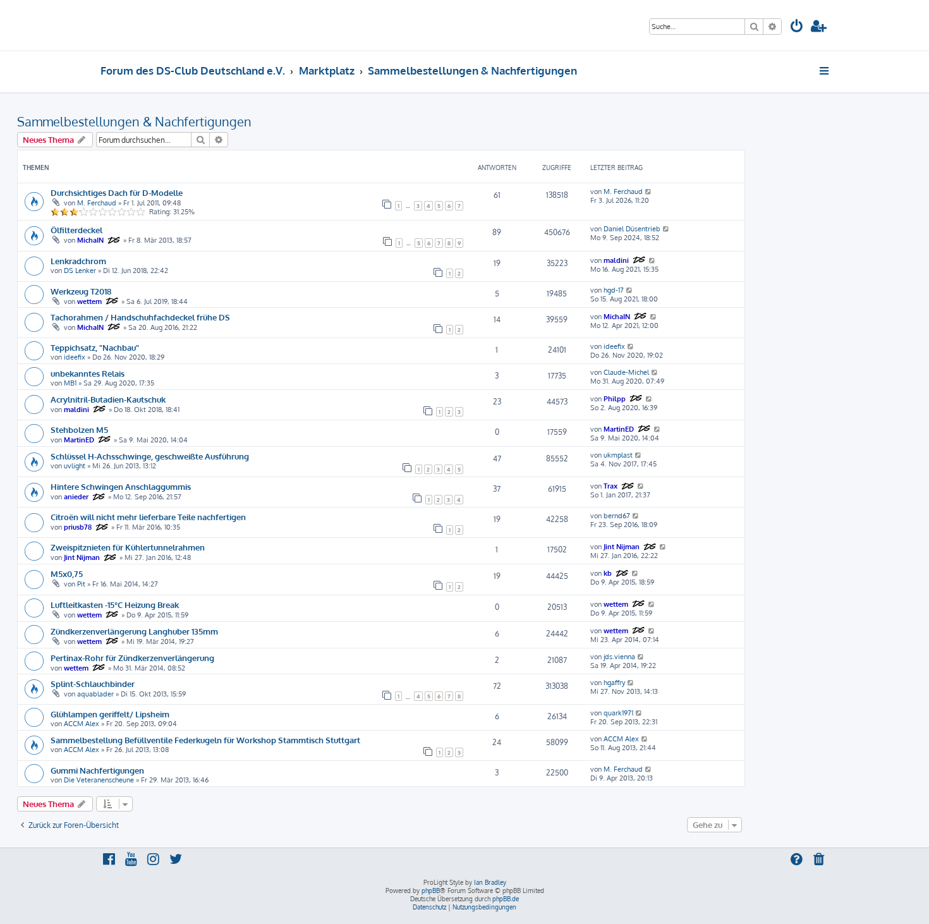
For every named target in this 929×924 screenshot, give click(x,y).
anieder (76, 496)
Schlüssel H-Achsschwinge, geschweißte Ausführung (150, 456)
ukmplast (618, 455)
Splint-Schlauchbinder (93, 683)
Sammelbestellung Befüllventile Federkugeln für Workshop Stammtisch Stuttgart (205, 739)
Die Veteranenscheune (99, 779)
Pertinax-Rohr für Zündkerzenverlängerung (132, 657)
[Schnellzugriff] (825, 70)
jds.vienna (619, 656)
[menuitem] (797, 27)
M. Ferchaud (96, 202)
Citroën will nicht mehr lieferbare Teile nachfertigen (148, 516)
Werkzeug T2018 (81, 291)
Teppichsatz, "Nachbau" (95, 347)
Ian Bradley (490, 882)
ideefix (74, 357)
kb (608, 573)
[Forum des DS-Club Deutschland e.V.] (148, 25)
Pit (81, 584)
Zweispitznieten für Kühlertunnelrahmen (128, 547)
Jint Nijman (82, 557)
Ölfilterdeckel (76, 229)
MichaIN (90, 240)
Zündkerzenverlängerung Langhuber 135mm (134, 631)
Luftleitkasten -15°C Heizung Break (115, 604)
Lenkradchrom (78, 260)
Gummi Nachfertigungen (97, 770)
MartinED (79, 439)
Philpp (615, 398)
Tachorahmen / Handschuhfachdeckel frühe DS (140, 317)
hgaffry (614, 682)
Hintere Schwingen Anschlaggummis (121, 486)
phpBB (431, 890)
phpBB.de (505, 899)
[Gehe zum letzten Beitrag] (649, 191)
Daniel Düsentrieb (632, 228)
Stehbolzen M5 (79, 429)
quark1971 (618, 712)
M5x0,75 (67, 573)
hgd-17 (614, 290)
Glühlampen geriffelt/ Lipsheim (110, 713)
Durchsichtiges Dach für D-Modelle (117, 192)
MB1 (70, 383)
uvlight (74, 465)
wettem (89, 301)
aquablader (95, 694)
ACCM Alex (81, 723)
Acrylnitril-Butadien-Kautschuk (108, 399)
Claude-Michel (626, 372)
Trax (610, 486)
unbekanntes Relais (87, 373)
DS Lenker (80, 270)
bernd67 (617, 515)
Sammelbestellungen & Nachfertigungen (134, 121)
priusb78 (78, 527)
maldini (616, 260)
